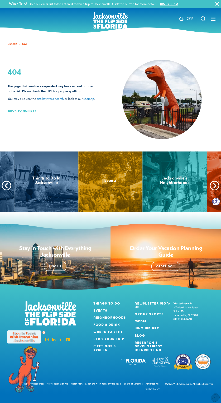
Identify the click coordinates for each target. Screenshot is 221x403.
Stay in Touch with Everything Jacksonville (24, 336)
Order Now (165, 266)
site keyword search (50, 99)
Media (141, 321)
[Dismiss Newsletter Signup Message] (43, 332)
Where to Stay (108, 332)
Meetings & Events (104, 348)
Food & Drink (106, 324)
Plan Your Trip (108, 339)
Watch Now (77, 383)
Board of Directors (134, 383)
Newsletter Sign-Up (153, 305)
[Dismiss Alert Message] (217, 4)
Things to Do (106, 303)
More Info (169, 4)
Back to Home (20, 111)
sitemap (88, 99)
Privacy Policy (152, 388)
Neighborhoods (109, 317)
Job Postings (153, 383)
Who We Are (147, 328)
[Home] (110, 22)
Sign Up (55, 266)
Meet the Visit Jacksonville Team (103, 383)
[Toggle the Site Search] (203, 18)
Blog (140, 336)
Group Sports (149, 314)
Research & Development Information (148, 346)
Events (100, 310)
